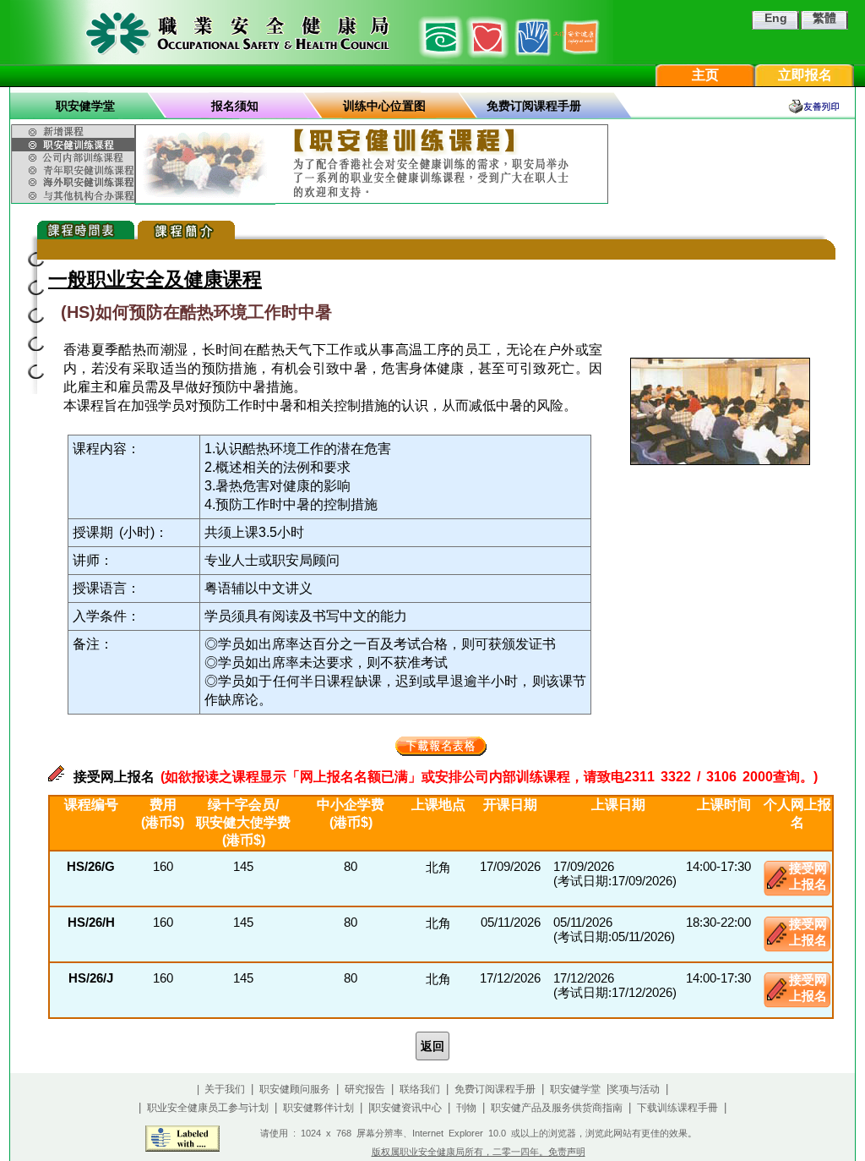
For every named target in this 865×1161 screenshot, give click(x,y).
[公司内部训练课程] (75, 157)
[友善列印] (821, 106)
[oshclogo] (311, 32)
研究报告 (365, 1089)
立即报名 (805, 75)
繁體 (824, 18)
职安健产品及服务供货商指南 (557, 1108)
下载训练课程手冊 (677, 1108)
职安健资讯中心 (406, 1108)
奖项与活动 (634, 1089)
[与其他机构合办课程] (75, 196)
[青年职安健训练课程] (75, 170)
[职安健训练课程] (75, 144)
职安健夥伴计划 (318, 1108)
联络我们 (420, 1089)
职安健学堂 (85, 105)
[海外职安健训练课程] (75, 182)
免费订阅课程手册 (534, 105)
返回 (432, 1046)
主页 (705, 75)
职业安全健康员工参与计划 (208, 1108)
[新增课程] (75, 129)
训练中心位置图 (384, 105)
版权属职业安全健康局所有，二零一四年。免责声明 (478, 1152)
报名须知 (234, 105)
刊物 (466, 1108)
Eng (775, 18)
